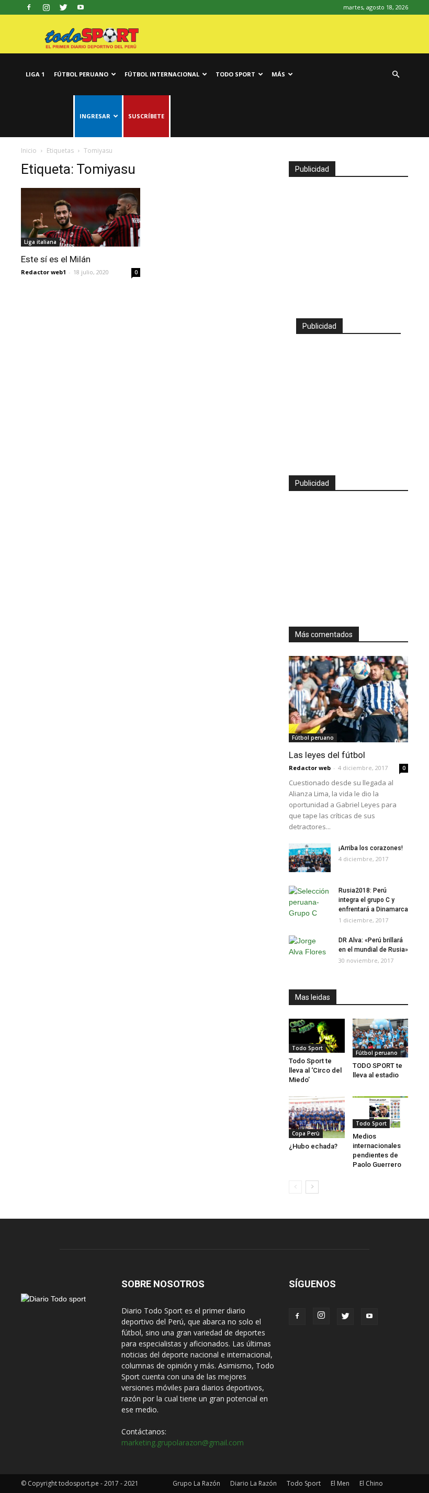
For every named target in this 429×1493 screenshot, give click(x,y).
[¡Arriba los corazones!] (310, 857)
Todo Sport (235, 74)
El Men (340, 1483)
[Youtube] (80, 7)
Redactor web (310, 768)
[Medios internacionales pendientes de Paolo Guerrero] (381, 1112)
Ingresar (95, 116)
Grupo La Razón (196, 1483)
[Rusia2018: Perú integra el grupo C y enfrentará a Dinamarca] (310, 902)
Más (278, 74)
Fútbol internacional (162, 74)
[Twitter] (63, 7)
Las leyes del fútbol (327, 755)
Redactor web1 (43, 272)
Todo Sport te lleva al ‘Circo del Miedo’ (315, 1070)
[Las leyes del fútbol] (348, 699)
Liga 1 (35, 74)
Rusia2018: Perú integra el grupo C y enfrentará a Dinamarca (373, 900)
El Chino (371, 1483)
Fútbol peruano (81, 74)
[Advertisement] (348, 243)
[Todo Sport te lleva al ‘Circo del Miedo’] (317, 1036)
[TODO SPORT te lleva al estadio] (381, 1038)
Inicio (29, 150)
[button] (395, 75)
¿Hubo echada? (313, 1146)
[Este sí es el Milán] (80, 217)
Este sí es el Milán (56, 259)
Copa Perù (306, 1133)
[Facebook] (29, 7)
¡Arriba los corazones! (370, 848)
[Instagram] (46, 7)
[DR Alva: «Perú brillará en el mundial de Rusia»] (310, 950)
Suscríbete (146, 116)
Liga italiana (40, 242)
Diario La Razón (253, 1483)
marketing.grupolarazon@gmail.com (182, 1442)
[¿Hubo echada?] (317, 1117)
